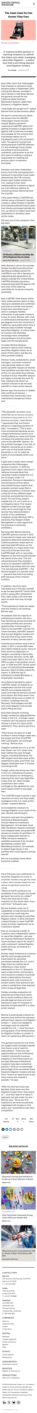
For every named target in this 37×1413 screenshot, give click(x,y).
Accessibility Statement (10, 1395)
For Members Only (8, 1211)
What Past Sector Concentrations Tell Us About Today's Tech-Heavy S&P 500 (18, 1253)
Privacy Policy (27, 1395)
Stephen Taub (6, 1182)
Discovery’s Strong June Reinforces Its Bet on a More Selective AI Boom (17, 1177)
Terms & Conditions (20, 1390)
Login (16, 1409)
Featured (5, 1137)
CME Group (15, 260)
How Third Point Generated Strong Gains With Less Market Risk (17, 1216)
